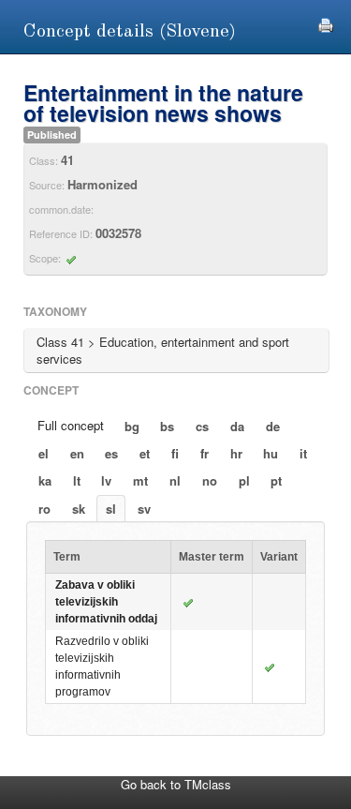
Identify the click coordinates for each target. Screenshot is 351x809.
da (237, 426)
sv (144, 508)
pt (276, 480)
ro (44, 508)
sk (78, 508)
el (43, 453)
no (209, 480)
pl (244, 480)
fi (175, 453)
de (273, 426)
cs (202, 426)
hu (270, 453)
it (303, 453)
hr (236, 453)
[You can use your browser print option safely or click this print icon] (325, 23)
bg (131, 426)
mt (140, 480)
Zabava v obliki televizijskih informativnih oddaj (106, 601)
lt (76, 480)
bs (167, 426)
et (144, 453)
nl (175, 480)
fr (204, 453)
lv (106, 480)
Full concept (70, 425)
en (77, 453)
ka (44, 480)
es (111, 453)
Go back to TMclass (176, 784)
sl (111, 508)
